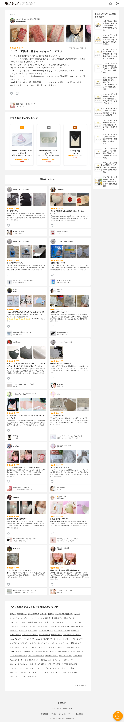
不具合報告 (79, 714)
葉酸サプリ (66, 651)
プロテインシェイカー (27, 626)
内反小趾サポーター (17, 660)
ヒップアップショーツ (62, 631)
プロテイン (14, 626)
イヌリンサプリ (15, 635)
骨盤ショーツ (68, 660)
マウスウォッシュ (37, 618)
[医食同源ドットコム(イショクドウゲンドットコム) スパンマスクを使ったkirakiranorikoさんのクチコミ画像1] (18, 33)
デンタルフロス (33, 614)
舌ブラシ (43, 614)
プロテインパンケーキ (56, 626)
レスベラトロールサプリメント (59, 643)
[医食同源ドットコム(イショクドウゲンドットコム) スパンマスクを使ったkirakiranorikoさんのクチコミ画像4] (74, 33)
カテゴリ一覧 (56, 708)
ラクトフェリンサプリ (30, 635)
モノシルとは (67, 708)
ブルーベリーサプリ (74, 647)
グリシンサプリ (29, 639)
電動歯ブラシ (22, 614)
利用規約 (53, 714)
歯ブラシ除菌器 (27, 622)
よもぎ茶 (48, 664)
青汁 (46, 622)
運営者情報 (44, 714)
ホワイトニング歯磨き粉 (64, 614)
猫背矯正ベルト (46, 660)
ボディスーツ (32, 631)
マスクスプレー (56, 672)
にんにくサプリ (56, 635)
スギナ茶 (65, 664)
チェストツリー (55, 651)
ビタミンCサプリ (77, 651)
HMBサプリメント (76, 626)
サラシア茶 (56, 664)
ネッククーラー (25, 672)
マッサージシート (51, 656)
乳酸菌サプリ (28, 651)
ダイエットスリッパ (46, 631)
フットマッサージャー (36, 656)
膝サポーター (57, 660)
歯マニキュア (39, 622)
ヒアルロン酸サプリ (58, 647)
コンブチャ (29, 668)
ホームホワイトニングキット (20, 618)
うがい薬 (77, 614)
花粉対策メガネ (32, 677)
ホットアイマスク (65, 656)
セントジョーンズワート (62, 639)
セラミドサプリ (44, 647)
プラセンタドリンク (52, 668)
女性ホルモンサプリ (41, 651)
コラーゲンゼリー (77, 622)
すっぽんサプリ (44, 635)
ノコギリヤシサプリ (17, 643)
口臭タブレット (68, 618)
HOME (62, 703)
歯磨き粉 (51, 614)
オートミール (54, 622)
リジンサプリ (42, 643)
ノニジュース (39, 668)
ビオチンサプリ (30, 643)
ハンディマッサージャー (18, 656)
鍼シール (36, 672)
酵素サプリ (75, 631)
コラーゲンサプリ (31, 647)
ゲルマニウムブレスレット (19, 664)
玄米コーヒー (65, 668)
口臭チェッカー (15, 622)
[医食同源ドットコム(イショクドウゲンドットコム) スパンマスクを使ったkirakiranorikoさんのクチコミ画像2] (37, 33)
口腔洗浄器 (49, 618)
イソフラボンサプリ (17, 647)
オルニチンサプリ (16, 639)
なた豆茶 (40, 664)
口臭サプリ (58, 618)
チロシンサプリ (77, 639)
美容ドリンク (75, 668)
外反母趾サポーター (32, 660)
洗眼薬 (74, 672)
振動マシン (23, 631)
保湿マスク (67, 672)
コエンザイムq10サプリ (44, 639)
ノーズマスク (45, 672)
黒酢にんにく (14, 672)
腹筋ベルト (14, 631)
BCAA (67, 626)
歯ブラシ (13, 614)
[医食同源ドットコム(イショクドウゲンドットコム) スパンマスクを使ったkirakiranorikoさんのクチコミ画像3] (55, 33)
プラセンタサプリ (16, 651)
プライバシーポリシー (66, 714)
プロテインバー (41, 626)
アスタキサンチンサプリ (72, 635)
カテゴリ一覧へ (80, 685)
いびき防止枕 (77, 656)
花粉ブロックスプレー (18, 677)
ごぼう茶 (33, 664)
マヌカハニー (64, 622)
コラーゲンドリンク (17, 668)
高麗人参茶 (73, 664)
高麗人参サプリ (76, 643)
